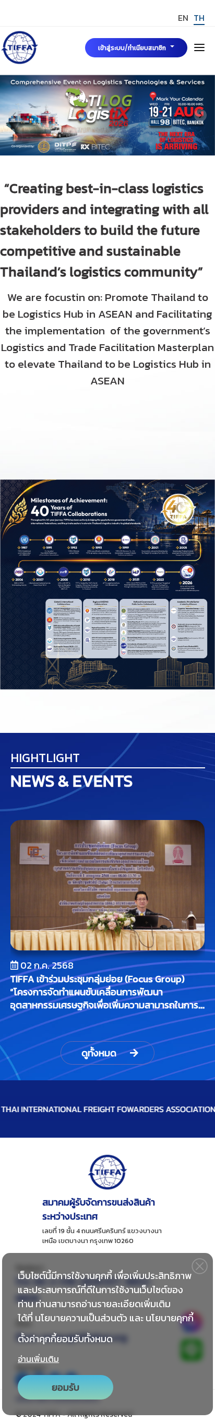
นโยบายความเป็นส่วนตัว (81, 1318)
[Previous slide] (14, 115)
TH (199, 17)
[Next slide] (200, 115)
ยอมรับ (65, 1387)
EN (183, 17)
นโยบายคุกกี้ (170, 1318)
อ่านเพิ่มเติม (38, 1359)
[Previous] (26, 922)
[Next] (189, 922)
